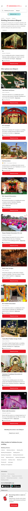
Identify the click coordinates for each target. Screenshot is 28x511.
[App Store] (6, 487)
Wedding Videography (20, 457)
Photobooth (3, 462)
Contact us (3, 474)
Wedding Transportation (6, 455)
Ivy (3, 51)
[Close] (25, 493)
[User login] (26, 6)
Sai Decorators (6, 161)
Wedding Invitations (11, 450)
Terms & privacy (11, 474)
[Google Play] (16, 487)
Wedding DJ (19, 459)
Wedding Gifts (20, 450)
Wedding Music (16, 452)
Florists (2, 457)
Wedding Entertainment (18, 455)
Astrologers (10, 462)
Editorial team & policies (12, 478)
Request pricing (14, 63)
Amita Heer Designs (7, 268)
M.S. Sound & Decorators (9, 196)
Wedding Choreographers (6, 464)
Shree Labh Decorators (8, 411)
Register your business (17, 476)
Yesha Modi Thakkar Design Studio (12, 339)
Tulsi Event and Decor (8, 90)
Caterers (3, 450)
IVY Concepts (6, 125)
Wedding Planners (10, 457)
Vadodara (8, 18)
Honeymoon (4, 459)
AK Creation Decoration (8, 303)
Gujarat (2, 18)
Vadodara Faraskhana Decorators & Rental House (12, 374)
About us (3, 478)
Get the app (14, 505)
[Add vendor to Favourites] (25, 34)
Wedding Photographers (6, 452)
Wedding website (4, 479)
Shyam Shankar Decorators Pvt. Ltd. (12, 233)
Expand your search (14, 433)
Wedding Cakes (11, 459)
